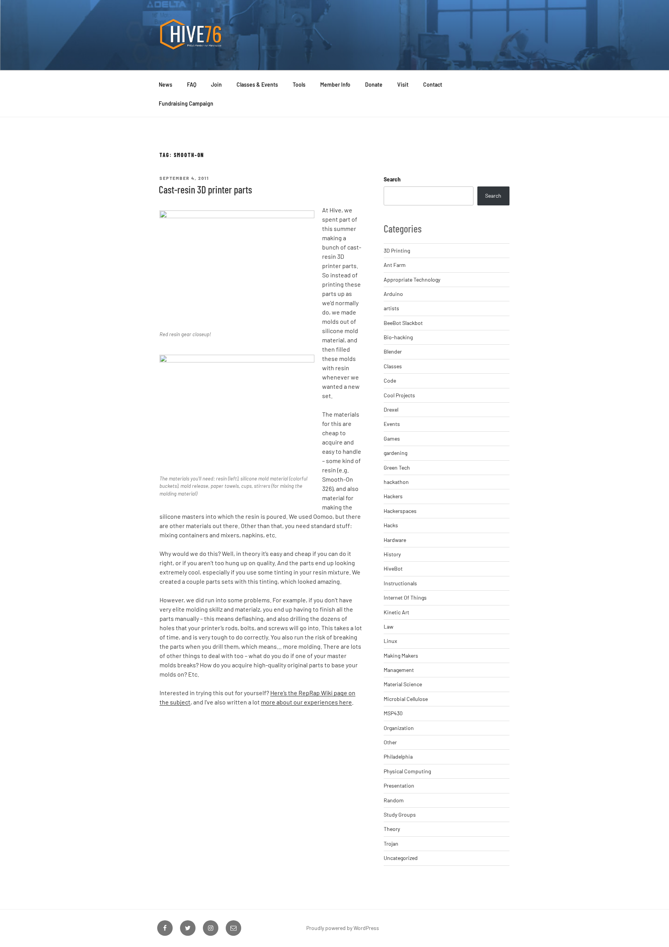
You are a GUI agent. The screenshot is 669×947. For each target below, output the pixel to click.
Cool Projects (399, 395)
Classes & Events (257, 84)
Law (388, 626)
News (165, 84)
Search (392, 179)
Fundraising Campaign (186, 103)
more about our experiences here (306, 702)
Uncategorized (401, 858)
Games (392, 438)
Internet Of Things (405, 597)
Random (394, 800)
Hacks (391, 525)
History (392, 554)
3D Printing (397, 250)
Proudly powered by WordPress (342, 928)
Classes (393, 366)
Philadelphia (398, 756)
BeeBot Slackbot (403, 323)
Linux (390, 641)
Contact (432, 84)
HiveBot (393, 568)
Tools (299, 84)
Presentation (399, 785)
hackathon (396, 482)
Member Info (335, 84)
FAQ (191, 84)
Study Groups (400, 814)
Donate (374, 84)
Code (390, 380)
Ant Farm (395, 265)
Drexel (391, 409)
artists (391, 308)
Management (399, 670)
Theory (392, 829)
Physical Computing (407, 771)
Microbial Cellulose (406, 699)
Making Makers (401, 655)
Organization (399, 728)
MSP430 (393, 713)
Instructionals (400, 583)
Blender (393, 351)
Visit (402, 84)
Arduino (393, 294)
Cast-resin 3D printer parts (205, 189)
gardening (395, 453)
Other (390, 742)
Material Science (403, 684)
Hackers (393, 496)
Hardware (395, 540)
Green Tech (397, 467)
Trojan (391, 843)
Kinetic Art (396, 612)
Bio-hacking (398, 337)
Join (216, 84)
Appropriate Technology (412, 279)
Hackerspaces (400, 511)
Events (392, 424)
